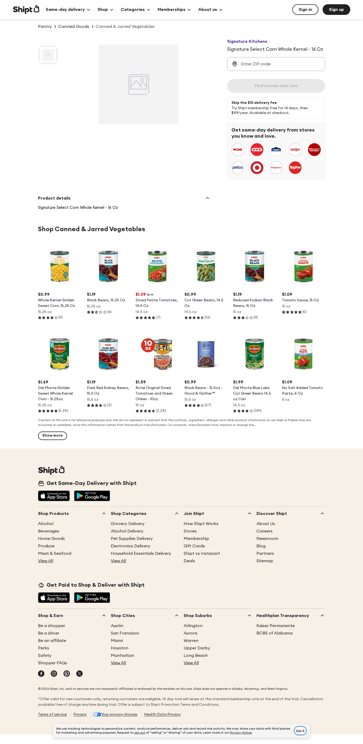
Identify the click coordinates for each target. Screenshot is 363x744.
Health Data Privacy (162, 714)
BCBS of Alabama (274, 633)
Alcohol (45, 524)
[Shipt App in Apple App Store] (54, 496)
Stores (190, 531)
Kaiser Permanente (275, 626)
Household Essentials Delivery (141, 553)
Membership (196, 538)
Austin (117, 626)
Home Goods (51, 538)
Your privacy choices (119, 714)
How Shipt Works (201, 524)
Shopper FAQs (52, 663)
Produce (46, 546)
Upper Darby (197, 648)
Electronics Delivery (130, 546)
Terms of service (52, 714)
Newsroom (267, 538)
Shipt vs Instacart (202, 553)
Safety (45, 655)
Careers (264, 531)
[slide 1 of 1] (48, 55)
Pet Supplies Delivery (132, 538)
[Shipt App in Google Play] (92, 496)
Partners (265, 553)
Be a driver (48, 633)
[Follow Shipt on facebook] (41, 674)
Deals (189, 561)
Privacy (80, 714)
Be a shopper (51, 626)
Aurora (190, 633)
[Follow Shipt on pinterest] (67, 674)
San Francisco (125, 633)
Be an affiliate (52, 641)
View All (45, 561)
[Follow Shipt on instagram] (54, 674)
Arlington (193, 626)
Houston (119, 648)
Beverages (48, 531)
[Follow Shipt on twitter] (79, 674)
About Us (265, 524)
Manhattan (122, 655)
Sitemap (264, 561)
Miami (117, 641)
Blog (260, 546)
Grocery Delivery (128, 524)
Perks (43, 648)
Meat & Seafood (54, 553)
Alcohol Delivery (127, 531)
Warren (191, 641)
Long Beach (196, 655)
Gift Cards (194, 546)
